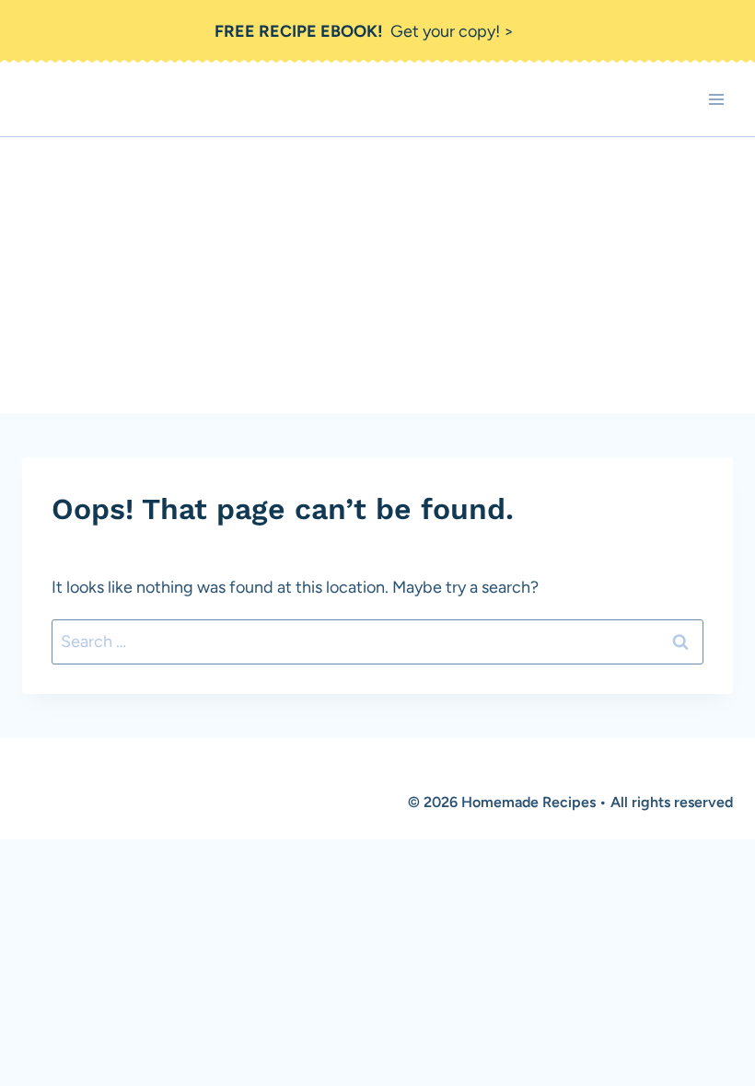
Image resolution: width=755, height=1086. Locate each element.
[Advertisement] (377, 275)
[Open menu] (716, 100)
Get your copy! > (364, 31)
